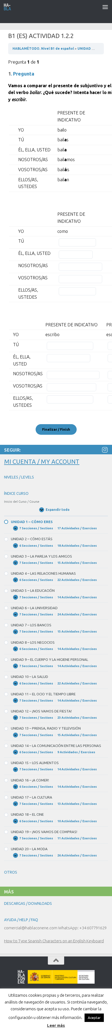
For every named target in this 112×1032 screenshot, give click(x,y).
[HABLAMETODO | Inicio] (9, 6)
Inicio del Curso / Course (21, 501)
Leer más (56, 1025)
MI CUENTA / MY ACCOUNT (41, 461)
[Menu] (105, 7)
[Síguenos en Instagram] (104, 449)
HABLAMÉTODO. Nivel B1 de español (44, 48)
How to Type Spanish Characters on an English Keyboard (54, 941)
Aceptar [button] (94, 1018)
